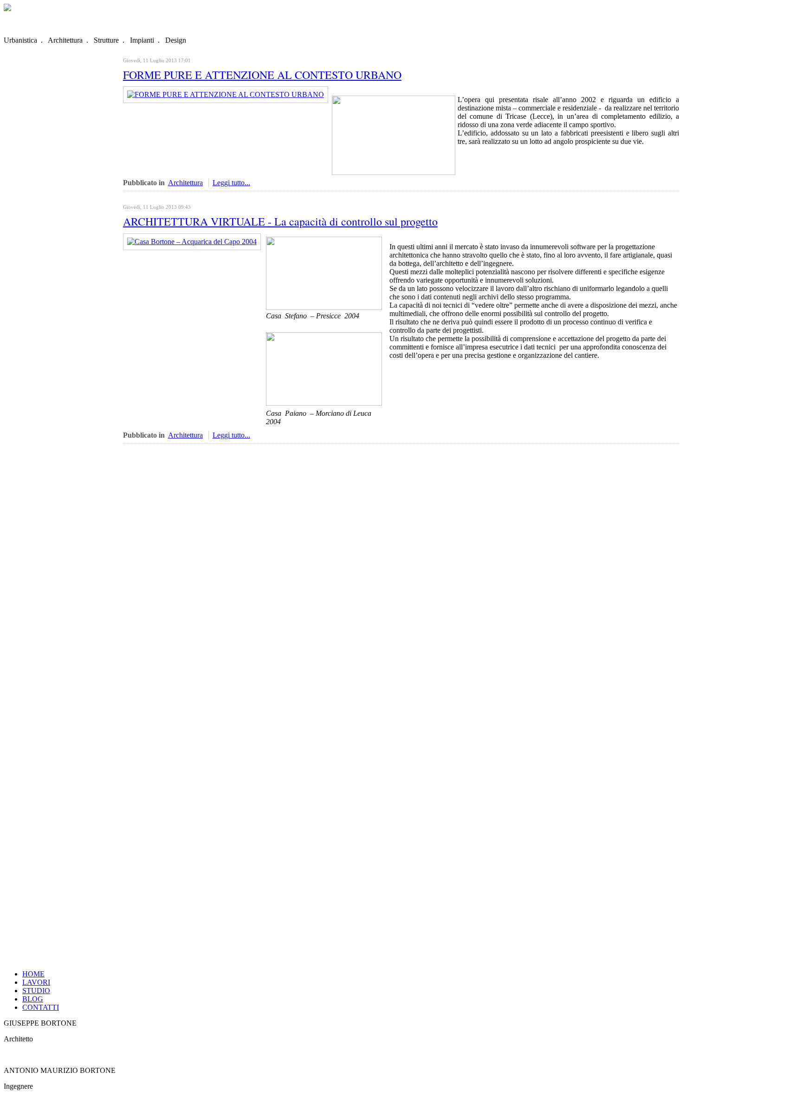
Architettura (185, 183)
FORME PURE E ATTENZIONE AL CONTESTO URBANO (262, 74)
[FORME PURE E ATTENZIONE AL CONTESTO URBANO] (225, 94)
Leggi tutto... (231, 183)
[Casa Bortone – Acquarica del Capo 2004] (192, 241)
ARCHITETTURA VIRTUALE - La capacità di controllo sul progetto (280, 221)
